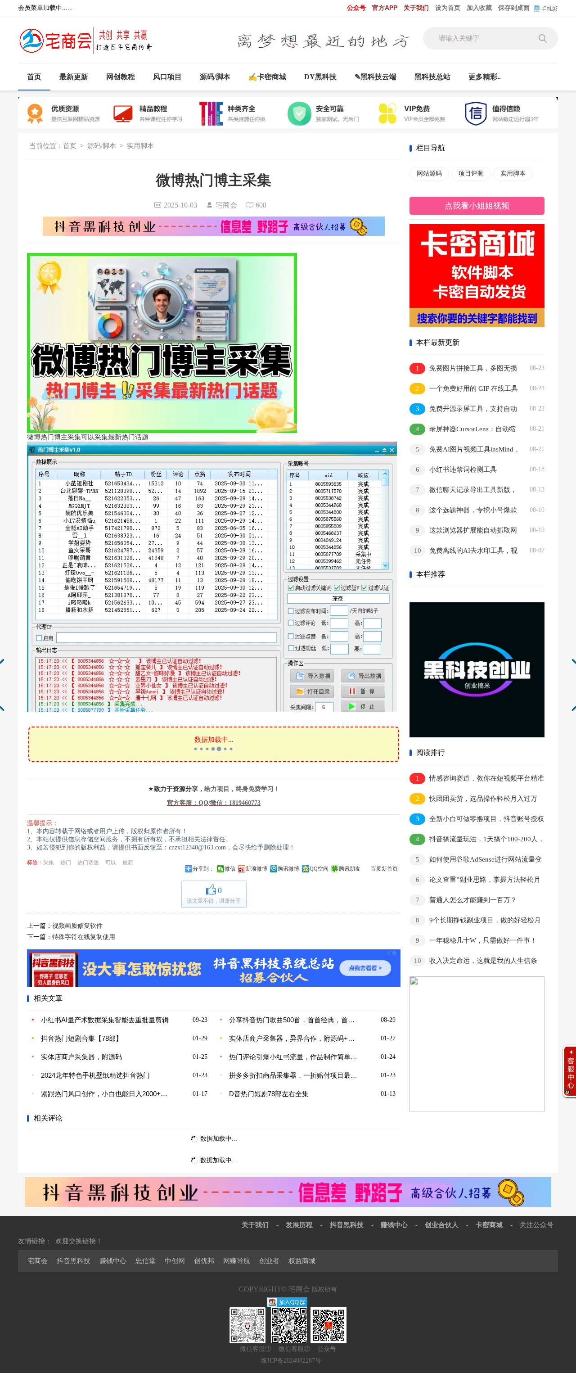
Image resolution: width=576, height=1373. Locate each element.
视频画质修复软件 (77, 925)
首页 (34, 77)
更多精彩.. (484, 77)
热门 (65, 862)
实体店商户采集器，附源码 (81, 1057)
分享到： (203, 869)
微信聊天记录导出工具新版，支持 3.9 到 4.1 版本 (463, 491)
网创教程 (120, 77)
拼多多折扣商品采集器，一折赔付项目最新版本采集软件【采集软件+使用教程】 (294, 1075)
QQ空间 (319, 869)
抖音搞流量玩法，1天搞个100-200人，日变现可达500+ (477, 841)
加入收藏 (479, 7)
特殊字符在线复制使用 (83, 937)
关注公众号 (537, 1224)
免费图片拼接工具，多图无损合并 (463, 370)
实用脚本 (140, 145)
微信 (230, 869)
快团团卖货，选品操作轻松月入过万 (477, 798)
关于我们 (416, 7)
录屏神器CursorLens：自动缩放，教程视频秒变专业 (463, 430)
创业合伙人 (442, 1224)
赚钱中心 (394, 1224)
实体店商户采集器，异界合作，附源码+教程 (294, 1038)
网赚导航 (236, 1261)
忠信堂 (145, 1261)
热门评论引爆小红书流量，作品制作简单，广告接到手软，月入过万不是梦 (294, 1057)
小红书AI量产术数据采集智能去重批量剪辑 (105, 1020)
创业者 (269, 1261)
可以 (110, 862)
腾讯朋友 (349, 869)
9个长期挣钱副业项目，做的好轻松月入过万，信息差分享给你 (475, 922)
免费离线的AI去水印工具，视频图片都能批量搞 (464, 552)
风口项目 (167, 77)
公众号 (356, 7)
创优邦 (204, 1261)
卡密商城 (489, 1224)
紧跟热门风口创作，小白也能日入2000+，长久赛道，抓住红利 (106, 1093)
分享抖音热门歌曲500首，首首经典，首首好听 (294, 1020)
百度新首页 (384, 869)
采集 (48, 862)
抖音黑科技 (347, 1224)
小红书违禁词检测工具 (456, 469)
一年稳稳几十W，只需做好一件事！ (476, 940)
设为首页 (447, 7)
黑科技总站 (432, 77)
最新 (127, 862)
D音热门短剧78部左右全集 (269, 1093)
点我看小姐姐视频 (477, 205)
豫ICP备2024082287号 (291, 1360)
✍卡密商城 (267, 77)
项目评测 (471, 173)
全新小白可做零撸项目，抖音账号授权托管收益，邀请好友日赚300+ (477, 820)
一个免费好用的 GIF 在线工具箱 (464, 390)
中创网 (175, 1261)
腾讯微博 (288, 869)
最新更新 (73, 77)
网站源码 (429, 173)
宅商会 (37, 1261)
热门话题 (88, 862)
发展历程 (299, 1224)
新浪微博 (256, 869)
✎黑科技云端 (375, 77)
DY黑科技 (320, 77)
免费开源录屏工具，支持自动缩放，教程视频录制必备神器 (463, 410)
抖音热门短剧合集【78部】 (81, 1038)
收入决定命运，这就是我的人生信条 (476, 960)
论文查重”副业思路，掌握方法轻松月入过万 (475, 881)
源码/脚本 (215, 77)
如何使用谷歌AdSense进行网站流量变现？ (476, 861)
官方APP (384, 7)
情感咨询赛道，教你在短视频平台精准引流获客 (477, 780)
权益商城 (301, 1261)
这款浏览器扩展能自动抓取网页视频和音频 (463, 532)
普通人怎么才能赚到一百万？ (467, 899)
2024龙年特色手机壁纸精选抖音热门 (95, 1075)
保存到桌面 (514, 7)
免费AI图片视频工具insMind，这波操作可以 (465, 451)
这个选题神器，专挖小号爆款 (467, 510)
